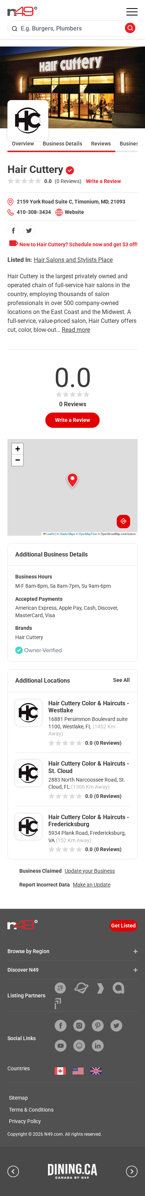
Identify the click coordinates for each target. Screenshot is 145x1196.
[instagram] (79, 1025)
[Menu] (132, 11)
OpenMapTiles (88, 534)
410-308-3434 (34, 212)
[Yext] (63, 988)
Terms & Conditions (31, 1110)
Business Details (62, 144)
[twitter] (29, 231)
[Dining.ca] (72, 1171)
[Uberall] (84, 988)
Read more (76, 329)
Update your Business (90, 871)
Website (74, 212)
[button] (72, 480)
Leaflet (50, 534)
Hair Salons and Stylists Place (73, 259)
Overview (23, 144)
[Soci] (57, 1003)
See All (121, 680)
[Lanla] (121, 988)
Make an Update (91, 885)
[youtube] (60, 1046)
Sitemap (18, 1098)
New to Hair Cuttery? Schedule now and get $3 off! (78, 244)
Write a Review (103, 181)
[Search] (130, 28)
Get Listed (123, 926)
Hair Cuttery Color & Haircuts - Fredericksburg (88, 821)
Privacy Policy (25, 1121)
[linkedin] (97, 1046)
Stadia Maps (67, 534)
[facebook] (13, 231)
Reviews (101, 144)
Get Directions (123, 521)
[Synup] (103, 988)
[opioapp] (79, 1046)
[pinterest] (97, 1025)
